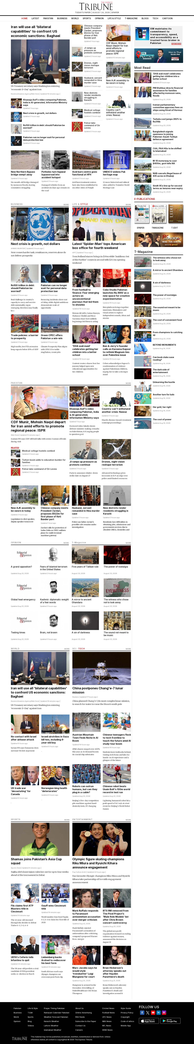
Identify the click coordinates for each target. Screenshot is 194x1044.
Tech (155, 18)
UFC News (107, 1017)
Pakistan (48, 18)
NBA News (107, 1021)
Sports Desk (16, 868)
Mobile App (126, 1025)
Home (24, 18)
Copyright (125, 1017)
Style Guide (126, 1008)
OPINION (16, 542)
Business (62, 18)
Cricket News (108, 1008)
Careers (79, 1030)
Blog (30, 1021)
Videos (31, 1025)
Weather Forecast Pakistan (56, 1017)
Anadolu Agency (24, 94)
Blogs (145, 18)
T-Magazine (131, 18)
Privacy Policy (127, 1012)
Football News (108, 1012)
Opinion (99, 18)
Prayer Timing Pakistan (54, 1008)
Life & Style (114, 18)
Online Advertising (83, 1012)
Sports (87, 18)
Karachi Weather (51, 1021)
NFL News (106, 1025)
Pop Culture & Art (79, 872)
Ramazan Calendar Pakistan (56, 1012)
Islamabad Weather (52, 1030)
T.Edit (30, 1012)
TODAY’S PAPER (83, 12)
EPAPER (115, 12)
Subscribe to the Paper (85, 1021)
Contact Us (80, 1025)
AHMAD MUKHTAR (18, 248)
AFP (74, 253)
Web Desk (35, 94)
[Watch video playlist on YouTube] (158, 55)
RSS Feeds (80, 1017)
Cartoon (167, 18)
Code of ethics (127, 1021)
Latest (35, 18)
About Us (79, 1008)
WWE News (107, 1030)
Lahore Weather (51, 1025)
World (75, 18)
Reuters (14, 94)
